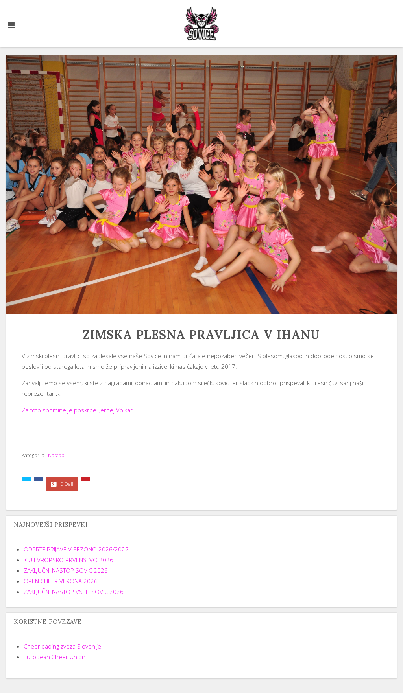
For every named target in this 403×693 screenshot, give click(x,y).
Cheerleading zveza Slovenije (62, 646)
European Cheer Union (54, 657)
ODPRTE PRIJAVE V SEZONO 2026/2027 (76, 549)
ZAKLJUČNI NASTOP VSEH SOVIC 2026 (74, 592)
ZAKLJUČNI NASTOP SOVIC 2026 (66, 570)
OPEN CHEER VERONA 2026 (61, 581)
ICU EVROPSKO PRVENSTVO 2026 (68, 560)
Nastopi (57, 455)
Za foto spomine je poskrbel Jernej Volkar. (78, 410)
